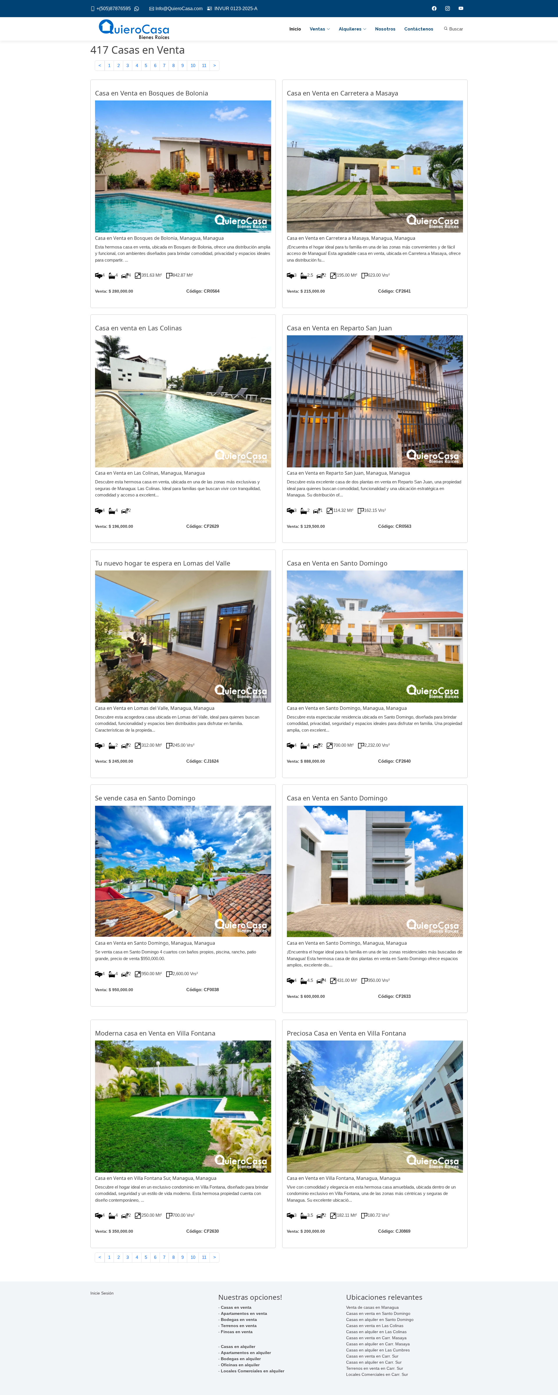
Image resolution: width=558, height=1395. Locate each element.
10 (193, 65)
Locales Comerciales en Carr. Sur (377, 1374)
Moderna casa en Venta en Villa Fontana (155, 1033)
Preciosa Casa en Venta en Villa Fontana (346, 1033)
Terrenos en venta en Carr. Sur (374, 1368)
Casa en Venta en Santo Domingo (337, 563)
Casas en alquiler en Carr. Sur (374, 1362)
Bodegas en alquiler (241, 1358)
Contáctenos (418, 29)
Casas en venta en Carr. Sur (372, 1356)
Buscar (455, 28)
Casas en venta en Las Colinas (374, 1325)
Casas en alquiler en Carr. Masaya (378, 1344)
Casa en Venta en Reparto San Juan (339, 327)
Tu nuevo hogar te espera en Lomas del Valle (162, 563)
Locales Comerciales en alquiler (252, 1371)
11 (204, 65)
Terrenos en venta (239, 1325)
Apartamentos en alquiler (246, 1352)
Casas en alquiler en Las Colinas (376, 1331)
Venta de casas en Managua (372, 1307)
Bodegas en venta (239, 1319)
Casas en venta (236, 1307)
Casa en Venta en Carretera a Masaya (342, 93)
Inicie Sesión (102, 1293)
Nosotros (385, 29)
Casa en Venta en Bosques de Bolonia (151, 93)
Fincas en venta (237, 1331)
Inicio (295, 29)
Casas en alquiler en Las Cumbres (378, 1350)
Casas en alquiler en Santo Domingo (380, 1319)
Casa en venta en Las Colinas (138, 327)
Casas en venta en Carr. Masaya (376, 1337)
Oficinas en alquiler (240, 1364)
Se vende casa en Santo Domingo (145, 797)
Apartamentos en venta (244, 1313)
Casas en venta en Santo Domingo (378, 1313)
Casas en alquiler (238, 1346)
